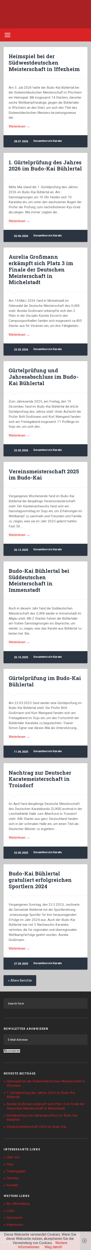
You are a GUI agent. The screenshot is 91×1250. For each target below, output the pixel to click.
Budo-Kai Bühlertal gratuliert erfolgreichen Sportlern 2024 (40, 880)
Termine (12, 1178)
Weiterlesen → (19, 126)
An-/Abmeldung (18, 1204)
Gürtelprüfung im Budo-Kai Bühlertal (45, 681)
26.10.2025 (21, 657)
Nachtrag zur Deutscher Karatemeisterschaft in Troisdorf (40, 779)
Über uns (13, 1157)
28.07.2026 (21, 141)
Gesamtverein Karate (47, 140)
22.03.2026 (21, 349)
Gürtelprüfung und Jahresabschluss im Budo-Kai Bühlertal (43, 377)
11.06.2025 (21, 751)
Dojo (10, 1164)
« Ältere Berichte (20, 980)
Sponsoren (15, 1218)
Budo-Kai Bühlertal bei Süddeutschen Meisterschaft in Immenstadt (39, 580)
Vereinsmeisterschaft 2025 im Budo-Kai (44, 474)
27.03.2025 (21, 963)
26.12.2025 (21, 549)
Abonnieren (12, 1051)
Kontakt (12, 1185)
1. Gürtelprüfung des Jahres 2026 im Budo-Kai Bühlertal (45, 165)
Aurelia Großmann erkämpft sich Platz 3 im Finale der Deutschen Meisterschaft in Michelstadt (41, 269)
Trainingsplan (16, 1171)
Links (10, 1211)
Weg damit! (53, 1247)
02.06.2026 (21, 236)
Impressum (15, 1225)
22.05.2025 (21, 852)
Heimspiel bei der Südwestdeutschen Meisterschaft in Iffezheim (44, 63)
